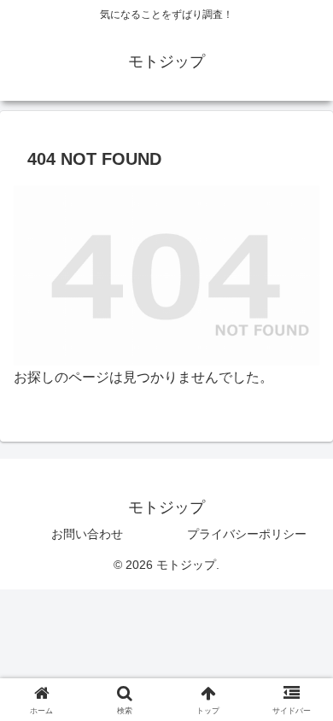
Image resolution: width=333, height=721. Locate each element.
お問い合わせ (87, 534)
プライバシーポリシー (247, 534)
